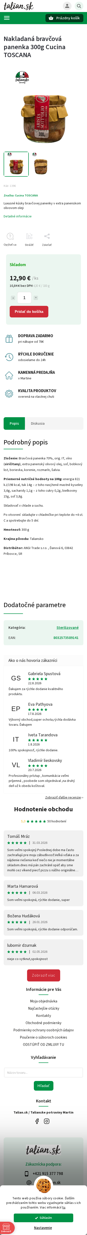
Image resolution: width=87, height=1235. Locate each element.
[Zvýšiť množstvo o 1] (36, 298)
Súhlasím (46, 1217)
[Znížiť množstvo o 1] (13, 298)
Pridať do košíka (29, 311)
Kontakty (43, 1015)
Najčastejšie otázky (43, 1008)
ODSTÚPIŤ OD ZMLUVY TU (43, 1044)
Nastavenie (43, 1227)
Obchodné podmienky (43, 1023)
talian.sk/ (47, 1121)
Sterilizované (68, 627)
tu (63, 1207)
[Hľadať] (79, 6)
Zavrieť (67, 253)
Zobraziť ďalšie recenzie (63, 797)
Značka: (21, 195)
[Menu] (6, 17)
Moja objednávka (43, 1001)
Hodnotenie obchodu (43, 809)
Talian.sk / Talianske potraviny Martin (37, 1121)
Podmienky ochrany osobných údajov (43, 1030)
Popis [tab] (14, 423)
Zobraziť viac (43, 975)
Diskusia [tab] (38, 423)
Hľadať (43, 1086)
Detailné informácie (18, 216)
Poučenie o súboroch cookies (43, 1037)
